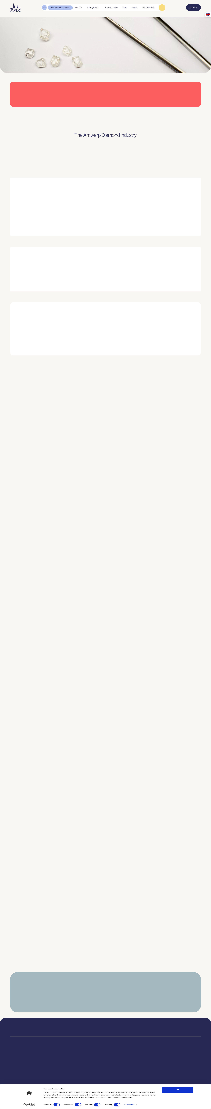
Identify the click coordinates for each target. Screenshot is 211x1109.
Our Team (55, 1070)
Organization (56, 1059)
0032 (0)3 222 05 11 (128, 1026)
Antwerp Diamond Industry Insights (163, 220)
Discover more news (105, 969)
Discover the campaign (17, 274)
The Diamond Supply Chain (91, 1067)
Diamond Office (17, 1063)
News (115, 1063)
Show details (129, 1105)
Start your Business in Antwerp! (168, 359)
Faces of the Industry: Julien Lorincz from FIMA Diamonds (37, 602)
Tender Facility (57, 1074)
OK (177, 1090)
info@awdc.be (126, 1029)
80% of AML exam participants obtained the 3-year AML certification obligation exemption (53, 544)
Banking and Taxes (18, 1070)
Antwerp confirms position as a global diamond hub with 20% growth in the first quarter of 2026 (55, 948)
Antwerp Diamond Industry (91, 1063)
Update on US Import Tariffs (166, 110)
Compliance (15, 1059)
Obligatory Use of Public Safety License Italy (31, 775)
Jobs (53, 1067)
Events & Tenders (121, 1059)
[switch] (78, 1104)
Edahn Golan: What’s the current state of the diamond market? (39, 890)
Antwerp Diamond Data (90, 1059)
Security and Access (19, 1078)
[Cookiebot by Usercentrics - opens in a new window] (29, 1104)
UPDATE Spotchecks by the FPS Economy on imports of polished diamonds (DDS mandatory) (55, 832)
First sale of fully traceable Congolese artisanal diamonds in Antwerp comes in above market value (56, 717)
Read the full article (21, 440)
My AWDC (161, 1080)
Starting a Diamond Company (23, 1074)
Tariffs (13, 1082)
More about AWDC (132, 220)
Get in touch (188, 1080)
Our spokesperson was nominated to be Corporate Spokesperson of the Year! (47, 659)
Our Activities (57, 1063)
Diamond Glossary (88, 1070)
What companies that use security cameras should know (36, 486)
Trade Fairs (15, 1067)
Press (115, 1067)
